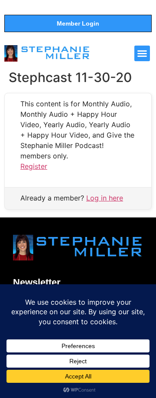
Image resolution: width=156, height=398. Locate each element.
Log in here (104, 198)
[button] (142, 53)
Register (33, 166)
